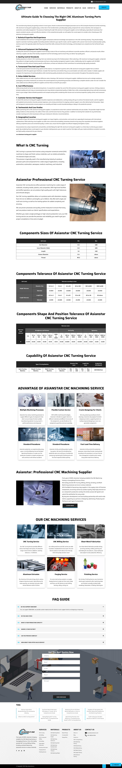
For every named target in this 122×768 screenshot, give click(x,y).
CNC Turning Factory (78, 739)
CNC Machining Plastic (55, 753)
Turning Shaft (65, 735)
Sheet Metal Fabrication (90, 541)
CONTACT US (91, 8)
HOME (46, 8)
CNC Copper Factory (78, 752)
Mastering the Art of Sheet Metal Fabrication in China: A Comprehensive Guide (72, 711)
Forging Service (61, 574)
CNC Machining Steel (55, 743)
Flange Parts (64, 737)
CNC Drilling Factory (78, 748)
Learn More (70, 505)
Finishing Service (91, 574)
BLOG (84, 8)
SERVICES (52, 8)
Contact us (76, 737)
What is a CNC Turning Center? (26, 717)
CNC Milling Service (61, 541)
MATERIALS (61, 8)
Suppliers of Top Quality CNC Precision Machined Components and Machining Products (95, 711)
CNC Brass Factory (77, 746)
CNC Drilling (41, 741)
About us (75, 733)
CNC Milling (41, 735)
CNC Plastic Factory (78, 750)
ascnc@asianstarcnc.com (99, 2)
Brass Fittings (65, 733)
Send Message (61, 697)
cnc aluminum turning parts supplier (26, 134)
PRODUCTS (69, 8)
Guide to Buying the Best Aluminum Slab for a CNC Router (95, 717)
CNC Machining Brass (55, 733)
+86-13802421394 (91, 735)
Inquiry (116, 765)
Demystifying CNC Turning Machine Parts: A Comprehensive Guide (49, 718)
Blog (75, 735)
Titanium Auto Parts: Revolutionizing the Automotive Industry (26, 711)
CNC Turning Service (31, 541)
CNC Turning (41, 733)
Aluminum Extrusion (31, 574)
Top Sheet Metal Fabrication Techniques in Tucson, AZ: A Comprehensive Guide (49, 711)
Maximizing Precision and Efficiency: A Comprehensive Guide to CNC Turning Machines (72, 718)
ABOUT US (78, 8)
